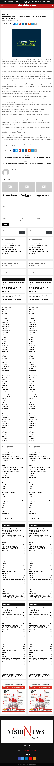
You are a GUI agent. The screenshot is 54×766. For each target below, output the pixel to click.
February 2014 (5, 440)
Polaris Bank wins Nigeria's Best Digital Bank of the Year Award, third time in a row (27, 157)
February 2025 (5, 343)
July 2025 (4, 334)
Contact (48, 1)
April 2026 (4, 317)
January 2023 (5, 391)
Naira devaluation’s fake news (8, 492)
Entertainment (5, 477)
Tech (3, 509)
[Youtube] (30, 758)
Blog (33, 1)
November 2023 (5, 372)
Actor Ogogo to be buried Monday (9, 249)
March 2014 (4, 438)
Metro (3, 490)
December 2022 (5, 393)
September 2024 (6, 353)
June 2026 (4, 313)
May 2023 (4, 383)
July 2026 (4, 311)
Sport (3, 503)
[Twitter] (22, 758)
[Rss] (34, 758)
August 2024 (5, 355)
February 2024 (5, 366)
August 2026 (5, 309)
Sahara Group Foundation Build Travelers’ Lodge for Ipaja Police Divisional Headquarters (13, 659)
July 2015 (4, 421)
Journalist (5, 20)
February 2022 (5, 406)
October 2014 (5, 427)
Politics (3, 496)
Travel (3, 511)
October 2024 (5, 351)
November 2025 (5, 326)
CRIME (3, 465)
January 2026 (5, 322)
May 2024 (4, 360)
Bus (3, 462)
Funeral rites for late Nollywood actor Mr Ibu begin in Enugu (42, 195)
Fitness (3, 482)
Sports (3, 505)
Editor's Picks (5, 473)
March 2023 (4, 387)
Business (4, 464)
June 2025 (4, 336)
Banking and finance (6, 454)
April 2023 (4, 385)
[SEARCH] (23, 272)
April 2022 (4, 402)
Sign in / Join (27, 1)
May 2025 (4, 337)
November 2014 (5, 425)
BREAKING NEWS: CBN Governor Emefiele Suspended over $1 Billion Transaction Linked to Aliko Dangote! (12, 458)
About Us (37, 1)
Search (3, 230)
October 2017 (5, 413)
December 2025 (5, 324)
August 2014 (5, 431)
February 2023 (5, 389)
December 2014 (5, 423)
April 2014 (4, 436)
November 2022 (5, 394)
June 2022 (4, 398)
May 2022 (4, 400)
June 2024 (4, 358)
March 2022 (4, 404)
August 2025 (5, 332)
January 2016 (5, 415)
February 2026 (5, 320)
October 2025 (5, 328)
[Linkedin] (26, 758)
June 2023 (4, 381)
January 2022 (5, 408)
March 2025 (4, 341)
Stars (3, 507)
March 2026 (4, 318)
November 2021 (5, 410)
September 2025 (6, 330)
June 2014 (4, 432)
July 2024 (4, 356)
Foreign (3, 486)
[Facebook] (19, 758)
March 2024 (4, 364)
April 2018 (4, 412)
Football (4, 484)
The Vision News (27, 5)
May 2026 (4, 315)
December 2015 (5, 417)
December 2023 (5, 370)
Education (4, 475)
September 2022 (6, 396)
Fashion (4, 481)
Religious (4, 498)
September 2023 (6, 375)
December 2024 (5, 347)
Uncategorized (4, 14)
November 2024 (5, 349)
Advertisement (43, 1)
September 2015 (6, 419)
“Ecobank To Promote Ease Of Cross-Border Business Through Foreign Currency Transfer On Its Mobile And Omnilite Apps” (13, 517)
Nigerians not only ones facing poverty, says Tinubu (9, 194)
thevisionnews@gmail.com (30, 750)
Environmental (5, 479)
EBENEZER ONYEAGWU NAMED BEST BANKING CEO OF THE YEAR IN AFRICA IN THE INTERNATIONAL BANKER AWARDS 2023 (12, 469)
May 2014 (4, 434)
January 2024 (5, 368)
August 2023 (5, 377)
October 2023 (5, 374)
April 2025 (4, 339)
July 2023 (4, 379)
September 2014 (6, 429)
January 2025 (5, 345)
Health (3, 488)
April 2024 (4, 362)
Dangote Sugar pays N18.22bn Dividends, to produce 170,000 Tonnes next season (27, 196)
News (3, 494)
